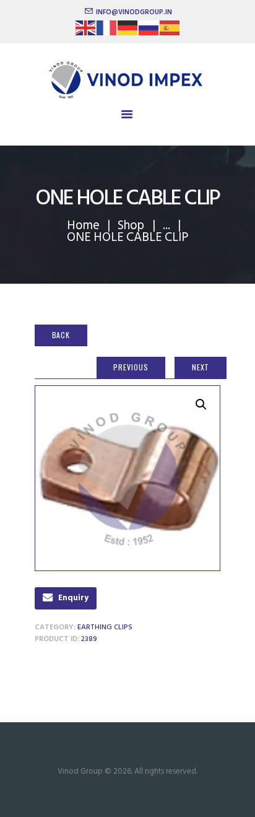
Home (83, 226)
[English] (86, 31)
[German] (128, 31)
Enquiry (73, 598)
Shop (131, 226)
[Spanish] (170, 31)
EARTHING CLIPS (104, 627)
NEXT (201, 367)
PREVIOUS (130, 367)
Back (61, 335)
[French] (107, 31)
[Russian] (149, 31)
